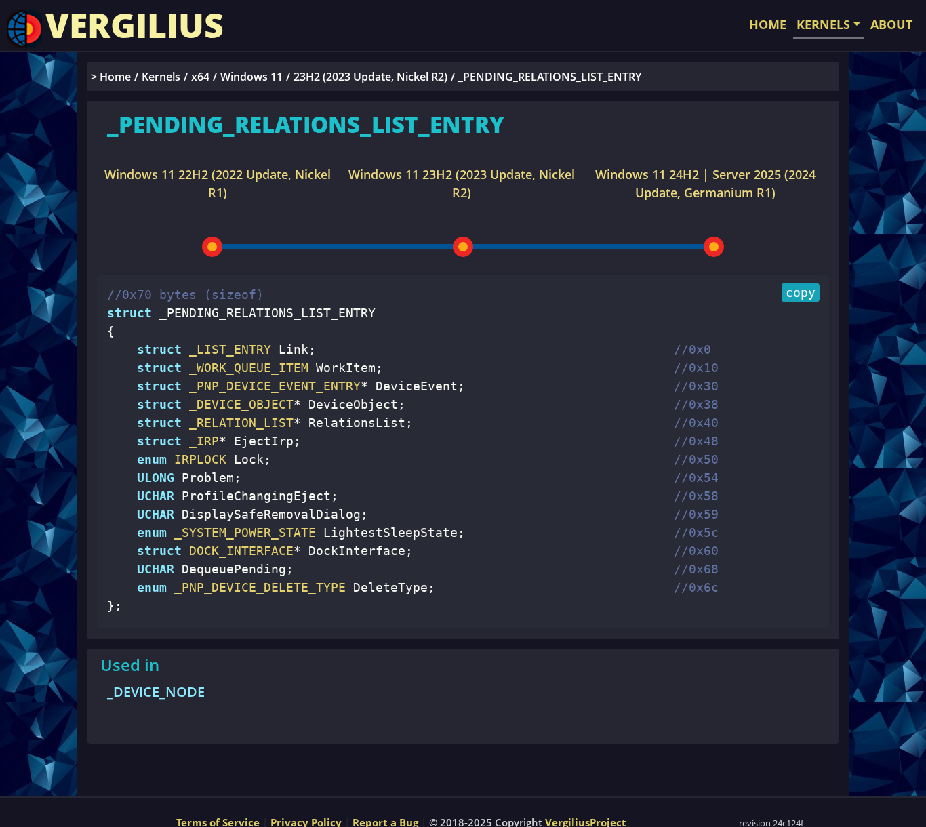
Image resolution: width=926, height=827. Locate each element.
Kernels (161, 76)
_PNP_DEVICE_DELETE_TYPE (256, 587)
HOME (767, 24)
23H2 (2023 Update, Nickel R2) (370, 76)
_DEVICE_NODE (156, 692)
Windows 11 (251, 76)
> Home (111, 76)
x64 (200, 76)
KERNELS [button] (823, 24)
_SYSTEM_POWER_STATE (241, 532)
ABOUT (891, 24)
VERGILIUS (134, 25)
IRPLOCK (196, 459)
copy (801, 292)
